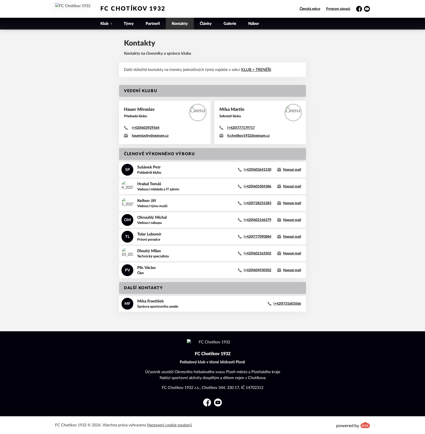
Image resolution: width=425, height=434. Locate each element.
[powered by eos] (353, 425)
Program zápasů (338, 9)
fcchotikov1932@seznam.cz (248, 135)
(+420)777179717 (241, 128)
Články (206, 24)
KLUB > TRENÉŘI (256, 70)
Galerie (230, 24)
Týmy (129, 24)
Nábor (253, 24)
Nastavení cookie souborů (169, 425)
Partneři (153, 24)
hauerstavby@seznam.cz (150, 135)
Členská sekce (310, 9)
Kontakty (180, 24)
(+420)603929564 (145, 128)
